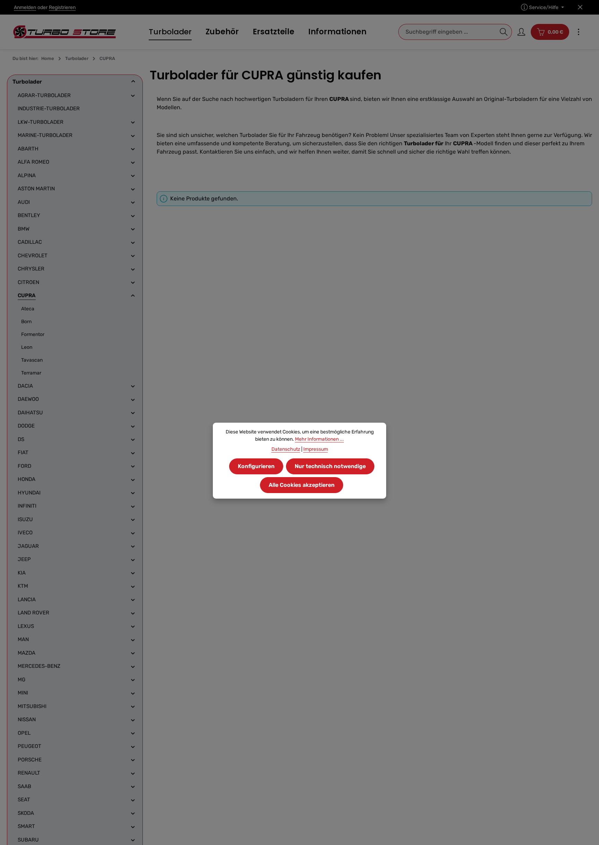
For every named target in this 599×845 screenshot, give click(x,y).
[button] (133, 81)
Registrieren (62, 7)
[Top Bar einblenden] (579, 32)
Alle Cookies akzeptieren (302, 485)
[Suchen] (504, 32)
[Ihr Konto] (521, 32)
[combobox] (447, 32)
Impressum (315, 449)
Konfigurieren (256, 466)
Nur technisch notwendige (330, 466)
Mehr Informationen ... (319, 439)
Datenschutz (285, 449)
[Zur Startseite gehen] (64, 32)
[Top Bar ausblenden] (580, 7)
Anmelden (25, 7)
